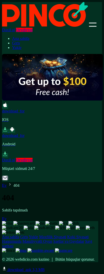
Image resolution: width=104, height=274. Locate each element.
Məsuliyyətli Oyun (37, 241)
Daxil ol (8, 30)
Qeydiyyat (24, 30)
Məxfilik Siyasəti (52, 237)
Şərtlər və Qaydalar (68, 241)
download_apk (26, 269)
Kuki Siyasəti (78, 237)
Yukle (16, 47)
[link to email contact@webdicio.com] (5, 179)
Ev (4, 185)
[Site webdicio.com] (45, 25)
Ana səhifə (20, 38)
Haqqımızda (11, 241)
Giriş (16, 43)
